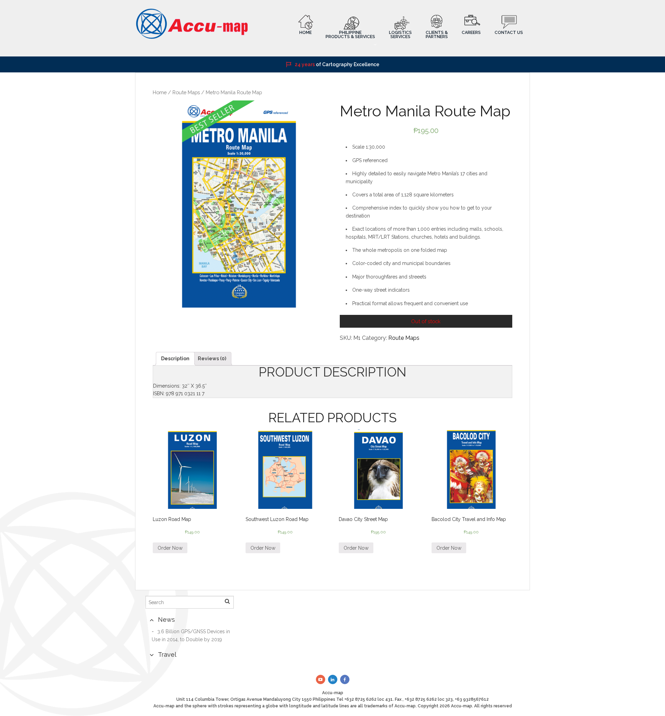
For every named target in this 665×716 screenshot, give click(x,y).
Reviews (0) (212, 358)
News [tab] (166, 619)
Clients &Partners (437, 34)
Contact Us (509, 32)
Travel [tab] (167, 654)
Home (305, 32)
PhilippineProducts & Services (350, 34)
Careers (471, 32)
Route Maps (186, 92)
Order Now (170, 548)
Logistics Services (400, 34)
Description (175, 358)
